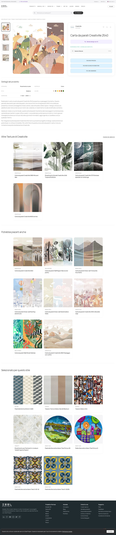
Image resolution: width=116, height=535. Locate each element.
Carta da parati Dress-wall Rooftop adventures (25, 312)
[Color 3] (55, 91)
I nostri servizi (84, 507)
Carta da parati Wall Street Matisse (25, 353)
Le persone (48, 518)
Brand (77, 6)
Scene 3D (50, 6)
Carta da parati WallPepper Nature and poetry (56, 271)
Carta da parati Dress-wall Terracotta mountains (86, 271)
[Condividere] (110, 27)
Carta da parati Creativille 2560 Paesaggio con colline (57, 354)
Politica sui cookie (67, 531)
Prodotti (32, 6)
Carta (62, 86)
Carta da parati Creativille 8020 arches (26, 216)
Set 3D (66, 6)
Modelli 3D (40, 6)
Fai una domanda (91, 70)
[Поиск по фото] (71, 13)
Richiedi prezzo (91, 60)
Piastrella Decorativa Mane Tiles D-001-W (27, 489)
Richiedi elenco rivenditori (91, 65)
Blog (64, 509)
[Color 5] (57, 91)
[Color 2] (53, 91)
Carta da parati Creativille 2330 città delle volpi (87, 312)
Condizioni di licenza (104, 516)
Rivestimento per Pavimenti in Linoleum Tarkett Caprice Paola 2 (26, 449)
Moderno (28, 91)
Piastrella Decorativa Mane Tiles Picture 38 (57, 448)
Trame (58, 6)
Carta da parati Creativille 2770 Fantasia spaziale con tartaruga (87, 176)
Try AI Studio (24, 1)
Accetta (110, 531)
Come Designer (85, 518)
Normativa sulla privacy (104, 511)
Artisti (47, 516)
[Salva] (103, 27)
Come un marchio (85, 513)
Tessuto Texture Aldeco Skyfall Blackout (57, 409)
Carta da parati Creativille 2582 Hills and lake (26, 176)
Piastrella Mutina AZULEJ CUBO (24, 409)
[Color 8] (61, 91)
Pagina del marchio (109, 137)
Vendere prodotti (85, 509)
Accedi (111, 6)
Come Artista (84, 516)
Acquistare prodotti (86, 511)
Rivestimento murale (25, 86)
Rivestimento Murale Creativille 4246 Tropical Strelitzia (56, 176)
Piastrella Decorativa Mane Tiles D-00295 (57, 489)
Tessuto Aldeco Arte (81, 409)
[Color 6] (59, 91)
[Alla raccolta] (107, 27)
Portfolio (65, 513)
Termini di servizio (103, 513)
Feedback (101, 509)
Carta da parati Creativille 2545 (24, 271)
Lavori (71, 6)
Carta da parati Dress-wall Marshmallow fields (57, 312)
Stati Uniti (111, 1)
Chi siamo (66, 507)
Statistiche (66, 511)
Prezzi (83, 6)
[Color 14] (63, 91)
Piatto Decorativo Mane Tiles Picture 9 (86, 448)
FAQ (99, 507)
